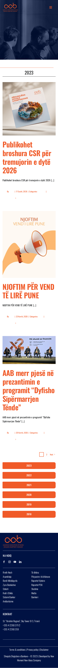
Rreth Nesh (7, 572)
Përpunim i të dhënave (40, 576)
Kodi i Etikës (8, 593)
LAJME (40, 316)
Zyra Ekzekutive (9, 585)
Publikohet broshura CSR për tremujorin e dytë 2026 (27, 157)
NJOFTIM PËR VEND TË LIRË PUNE (28, 291)
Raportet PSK (37, 585)
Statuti (5, 589)
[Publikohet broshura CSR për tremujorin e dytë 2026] (29, 108)
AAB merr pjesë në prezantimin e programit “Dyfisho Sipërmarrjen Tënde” (29, 389)
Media (33, 593)
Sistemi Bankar (9, 597)
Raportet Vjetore (38, 580)
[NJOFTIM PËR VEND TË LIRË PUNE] (29, 244)
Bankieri (34, 597)
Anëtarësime (8, 601)
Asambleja (7, 576)
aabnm (11, 191)
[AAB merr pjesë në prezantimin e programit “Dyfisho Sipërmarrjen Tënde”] (29, 350)
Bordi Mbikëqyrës (10, 580)
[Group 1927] (10, 4)
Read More (11, 198)
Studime (34, 589)
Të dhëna (35, 572)
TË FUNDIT (41, 191)
